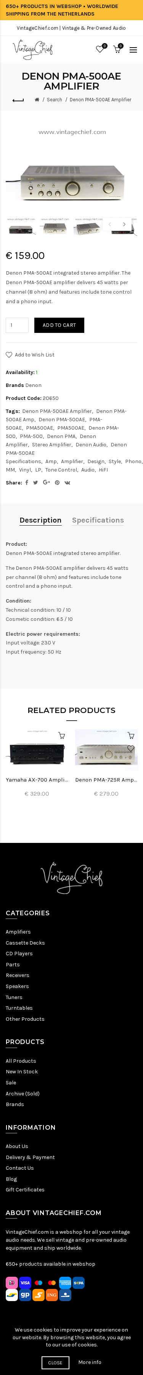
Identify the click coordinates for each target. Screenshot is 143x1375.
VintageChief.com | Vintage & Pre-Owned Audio (71, 28)
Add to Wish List (35, 355)
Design (95, 461)
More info (89, 1362)
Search (54, 99)
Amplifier (72, 461)
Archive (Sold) (23, 1093)
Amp (51, 461)
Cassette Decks (25, 943)
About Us (17, 1146)
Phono (133, 461)
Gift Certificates (25, 1189)
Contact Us (20, 1168)
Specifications (98, 520)
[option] (21, 227)
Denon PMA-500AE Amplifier (100, 99)
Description (40, 520)
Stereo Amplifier (51, 444)
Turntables (19, 1008)
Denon (33, 385)
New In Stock (22, 1071)
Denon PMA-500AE (62, 419)
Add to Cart (59, 325)
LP (38, 470)
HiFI (103, 470)
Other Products (25, 1019)
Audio (88, 470)
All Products (21, 1061)
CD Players (19, 953)
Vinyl (25, 470)
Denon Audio (91, 444)
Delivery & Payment (30, 1157)
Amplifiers (18, 932)
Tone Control (61, 470)
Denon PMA (61, 436)
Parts (13, 964)
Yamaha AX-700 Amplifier (37, 779)
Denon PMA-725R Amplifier (106, 779)
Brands (15, 1104)
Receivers (17, 975)
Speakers (17, 986)
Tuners (14, 997)
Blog (11, 1179)
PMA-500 (31, 436)
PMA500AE (39, 428)
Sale (11, 1082)
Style (115, 461)
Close (55, 1362)
